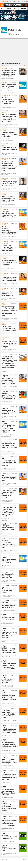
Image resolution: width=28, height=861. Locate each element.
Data (15, 8)
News (2, 8)
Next (25, 65)
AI (18, 1)
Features (23, 8)
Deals (9, 8)
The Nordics (12, 1)
